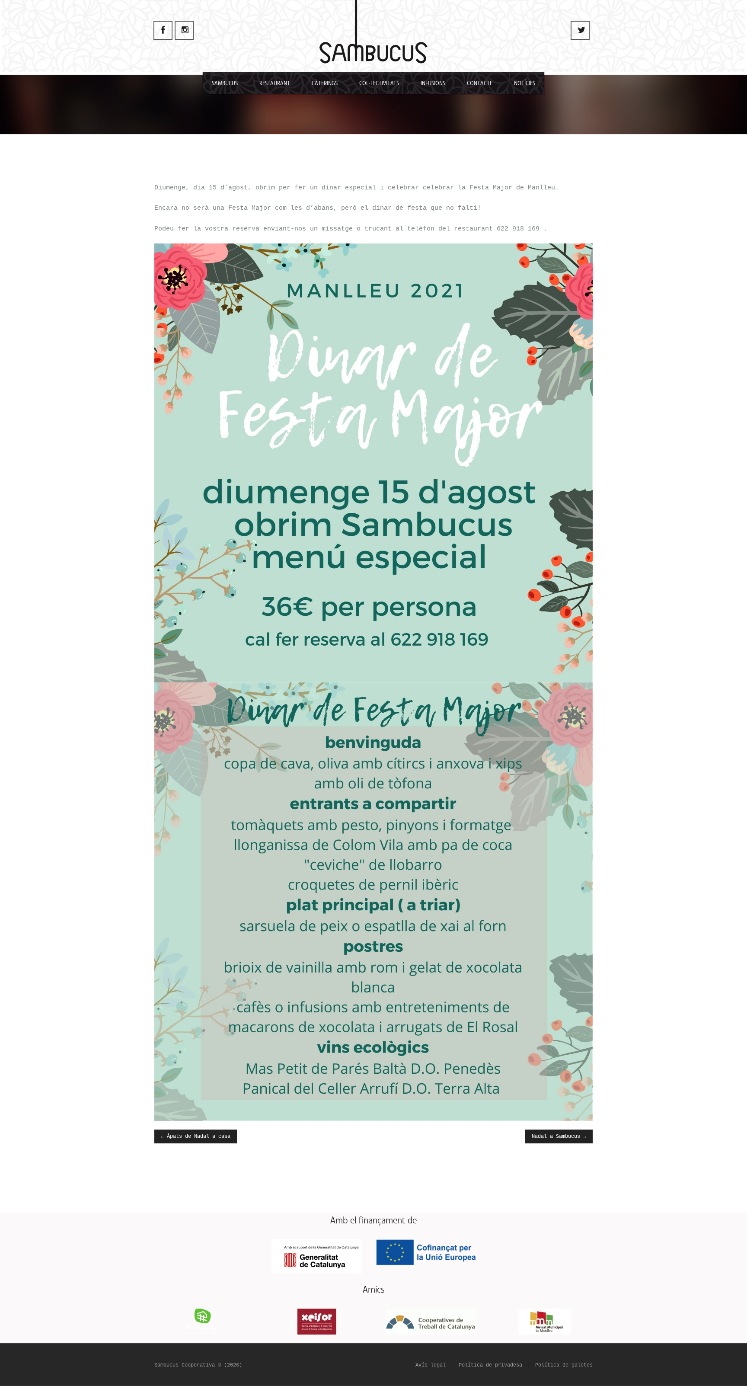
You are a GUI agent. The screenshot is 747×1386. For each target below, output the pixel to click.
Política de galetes (564, 1365)
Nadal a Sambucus (559, 1136)
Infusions (433, 83)
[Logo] (430, 1322)
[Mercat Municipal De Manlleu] (545, 1322)
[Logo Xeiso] (316, 1322)
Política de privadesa (490, 1365)
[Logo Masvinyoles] (203, 1322)
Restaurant (274, 83)
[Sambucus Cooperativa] (373, 36)
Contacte (479, 83)
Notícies (524, 83)
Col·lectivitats (379, 83)
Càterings (325, 83)
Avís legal (430, 1365)
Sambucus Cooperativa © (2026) (198, 1365)
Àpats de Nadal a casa (195, 1136)
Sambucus (225, 83)
